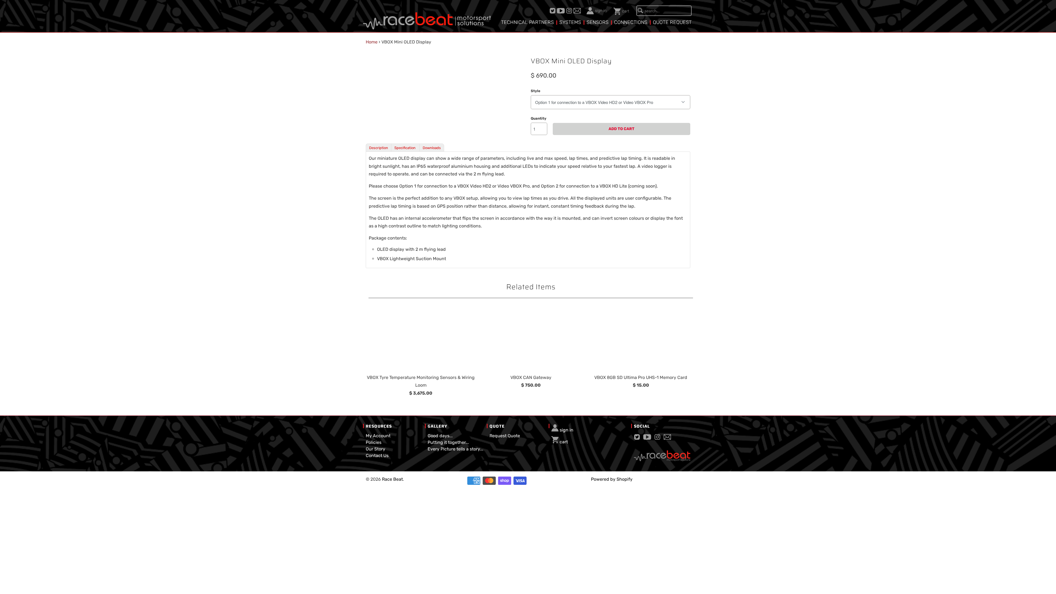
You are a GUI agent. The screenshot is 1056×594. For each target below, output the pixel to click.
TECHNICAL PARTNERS (527, 22)
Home (372, 42)
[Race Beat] (427, 16)
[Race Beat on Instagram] (569, 10)
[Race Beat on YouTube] (561, 10)
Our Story (375, 449)
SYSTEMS (570, 22)
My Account (378, 435)
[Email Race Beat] (577, 10)
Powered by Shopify (611, 479)
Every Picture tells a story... (455, 449)
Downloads (432, 148)
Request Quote (505, 435)
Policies (373, 442)
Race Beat (392, 479)
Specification (405, 148)
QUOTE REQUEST (672, 22)
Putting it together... (448, 442)
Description (378, 148)
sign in (600, 10)
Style (535, 91)
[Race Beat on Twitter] (553, 10)
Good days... (440, 435)
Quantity (538, 118)
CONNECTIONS (630, 22)
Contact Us (377, 455)
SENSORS (598, 22)
